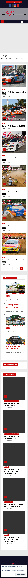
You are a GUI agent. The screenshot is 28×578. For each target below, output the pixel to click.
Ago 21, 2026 (8, 476)
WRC (11, 501)
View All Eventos (7, 356)
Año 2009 (5, 89)
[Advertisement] (14, 38)
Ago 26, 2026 (8, 408)
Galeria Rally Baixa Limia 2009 (13, 126)
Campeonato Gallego (14, 401)
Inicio (2, 58)
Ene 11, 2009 (6, 96)
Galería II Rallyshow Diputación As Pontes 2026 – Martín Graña (12, 471)
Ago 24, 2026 (8, 441)
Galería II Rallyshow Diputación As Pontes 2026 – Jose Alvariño (12, 539)
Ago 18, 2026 (8, 544)
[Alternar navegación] (22, 22)
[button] (25, 21)
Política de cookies (21, 572)
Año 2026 (6, 401)
